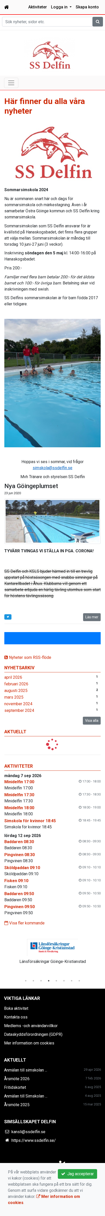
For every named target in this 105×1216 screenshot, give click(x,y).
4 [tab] (48, 980)
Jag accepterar (79, 1173)
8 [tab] (79, 980)
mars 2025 (13, 697)
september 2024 (19, 710)
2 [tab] (33, 980)
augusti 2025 (16, 690)
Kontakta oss (16, 1017)
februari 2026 (16, 684)
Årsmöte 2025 (17, 1104)
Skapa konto (87, 7)
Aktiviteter (37, 7)
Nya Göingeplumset (31, 486)
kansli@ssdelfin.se (28, 1131)
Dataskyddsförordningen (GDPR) (33, 1034)
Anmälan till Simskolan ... (25, 1096)
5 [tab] (56, 980)
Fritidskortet (15, 1087)
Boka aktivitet (16, 1008)
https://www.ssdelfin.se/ (33, 1140)
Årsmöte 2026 (17, 1078)
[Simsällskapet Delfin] (49, 54)
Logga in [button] (60, 7)
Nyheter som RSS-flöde (29, 657)
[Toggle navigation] (11, 83)
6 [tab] (64, 980)
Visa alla (91, 720)
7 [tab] (71, 980)
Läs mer (91, 617)
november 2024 (18, 703)
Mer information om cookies (29, 1043)
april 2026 (13, 677)
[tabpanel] (52, 953)
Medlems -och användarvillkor (31, 1025)
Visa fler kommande (26, 923)
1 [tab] (25, 980)
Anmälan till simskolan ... (25, 1070)
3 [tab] (41, 980)
